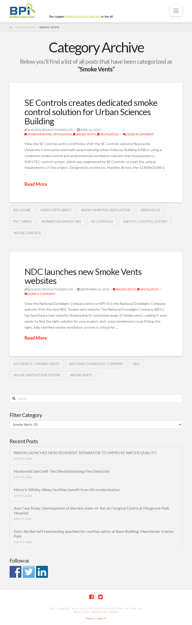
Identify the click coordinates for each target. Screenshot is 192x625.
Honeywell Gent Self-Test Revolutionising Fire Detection (62, 471)
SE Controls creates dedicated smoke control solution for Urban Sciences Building (90, 111)
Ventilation (25, 27)
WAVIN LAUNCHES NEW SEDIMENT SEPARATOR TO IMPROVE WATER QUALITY (85, 452)
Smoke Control (27, 233)
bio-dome (22, 210)
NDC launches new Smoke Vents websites (83, 276)
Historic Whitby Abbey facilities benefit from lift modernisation (67, 489)
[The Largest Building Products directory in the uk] (70, 11)
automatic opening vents (37, 364)
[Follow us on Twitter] (29, 572)
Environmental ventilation (49, 134)
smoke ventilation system (37, 375)
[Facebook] (91, 597)
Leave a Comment (140, 134)
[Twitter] (100, 597)
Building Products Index (96, 611)
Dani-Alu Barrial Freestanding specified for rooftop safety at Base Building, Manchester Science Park (94, 533)
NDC (136, 364)
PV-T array (23, 221)
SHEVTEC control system (145, 221)
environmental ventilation (105, 210)
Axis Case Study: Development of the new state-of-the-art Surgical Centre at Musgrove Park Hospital (91, 510)
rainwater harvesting (61, 221)
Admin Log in (96, 618)
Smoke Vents (85, 134)
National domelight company (96, 364)
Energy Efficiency (55, 210)
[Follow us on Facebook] (16, 572)
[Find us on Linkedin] (42, 572)
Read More (35, 184)
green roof (150, 210)
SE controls (102, 221)
